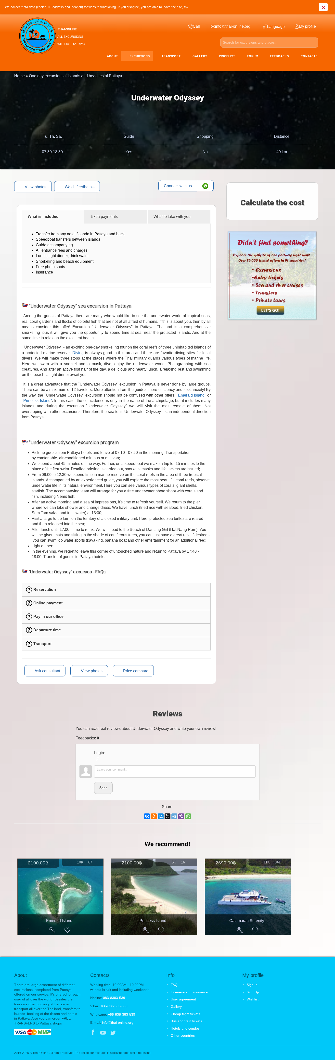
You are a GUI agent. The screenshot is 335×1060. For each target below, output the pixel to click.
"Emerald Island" (191, 395)
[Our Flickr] (133, 1033)
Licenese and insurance (189, 992)
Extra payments (104, 216)
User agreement (183, 999)
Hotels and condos (185, 1028)
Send (103, 788)
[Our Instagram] (123, 1033)
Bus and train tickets (186, 1021)
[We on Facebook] (93, 1033)
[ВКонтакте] (147, 816)
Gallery (176, 1007)
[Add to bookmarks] (67, 930)
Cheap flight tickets (185, 1014)
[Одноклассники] (154, 816)
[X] (167, 816)
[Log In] (98, 759)
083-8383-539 (114, 998)
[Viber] (181, 816)
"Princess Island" (37, 401)
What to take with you (172, 216)
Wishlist (252, 999)
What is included (43, 216)
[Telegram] (174, 816)
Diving (78, 353)
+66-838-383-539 (114, 1006)
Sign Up (253, 992)
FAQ (174, 985)
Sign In (252, 985)
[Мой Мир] (161, 816)
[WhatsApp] (188, 816)
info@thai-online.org (117, 1022)
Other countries (183, 1035)
